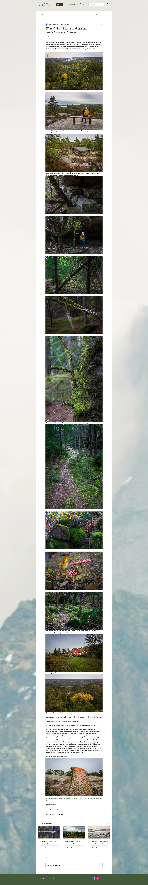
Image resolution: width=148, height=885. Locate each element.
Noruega (96, 14)
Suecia (54, 804)
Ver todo (108, 823)
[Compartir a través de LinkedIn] (53, 809)
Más (102, 14)
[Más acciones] (102, 24)
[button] (108, 14)
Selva (60, 14)
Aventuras (53, 14)
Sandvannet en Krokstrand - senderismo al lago (48, 842)
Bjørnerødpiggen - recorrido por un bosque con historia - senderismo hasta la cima (74, 842)
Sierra (74, 14)
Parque (88, 14)
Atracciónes (81, 14)
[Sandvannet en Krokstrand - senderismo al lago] (49, 832)
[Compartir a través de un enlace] (57, 809)
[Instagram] (97, 878)
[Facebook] (93, 878)
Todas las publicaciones (43, 14)
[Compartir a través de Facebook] (46, 809)
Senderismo (67, 14)
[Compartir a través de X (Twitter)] (50, 809)
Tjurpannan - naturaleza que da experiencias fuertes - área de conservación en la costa (99, 842)
